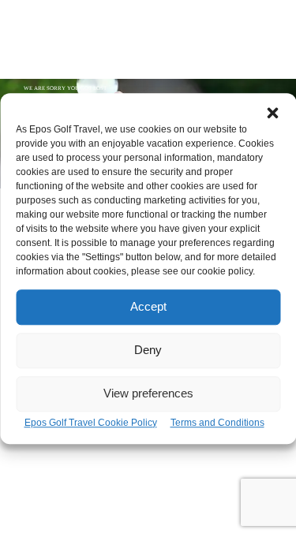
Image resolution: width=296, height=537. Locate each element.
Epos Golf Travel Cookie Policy (90, 422)
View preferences (148, 393)
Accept (148, 306)
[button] (272, 113)
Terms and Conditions (217, 422)
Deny (148, 349)
